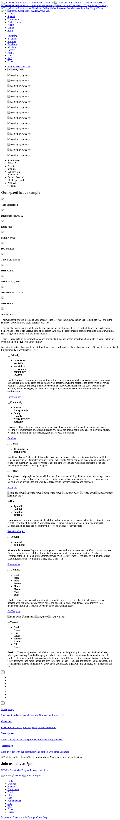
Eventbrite (13, 531)
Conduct (12, 438)
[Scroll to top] (5, 3)
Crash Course (14, 397)
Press (10, 61)
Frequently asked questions (34, 770)
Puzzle (11, 792)
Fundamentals (14, 800)
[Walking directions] (6, 775)
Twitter (11, 50)
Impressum (6, 5)
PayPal (21, 531)
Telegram (12, 35)
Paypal (11, 52)
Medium (12, 47)
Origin (11, 812)
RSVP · (11, 770)
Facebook (12, 44)
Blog (10, 795)
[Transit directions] (32, 775)
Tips (10, 55)
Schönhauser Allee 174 (19, 66)
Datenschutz (19, 5)
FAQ (10, 58)
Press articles (14, 564)
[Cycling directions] (17, 775)
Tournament (13, 789)
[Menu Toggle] (2, 3)
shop (10, 797)
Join (16, 69)
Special (11, 786)
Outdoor (12, 783)
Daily (10, 781)
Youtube (12, 41)
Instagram (12, 38)
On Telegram (14, 611)
